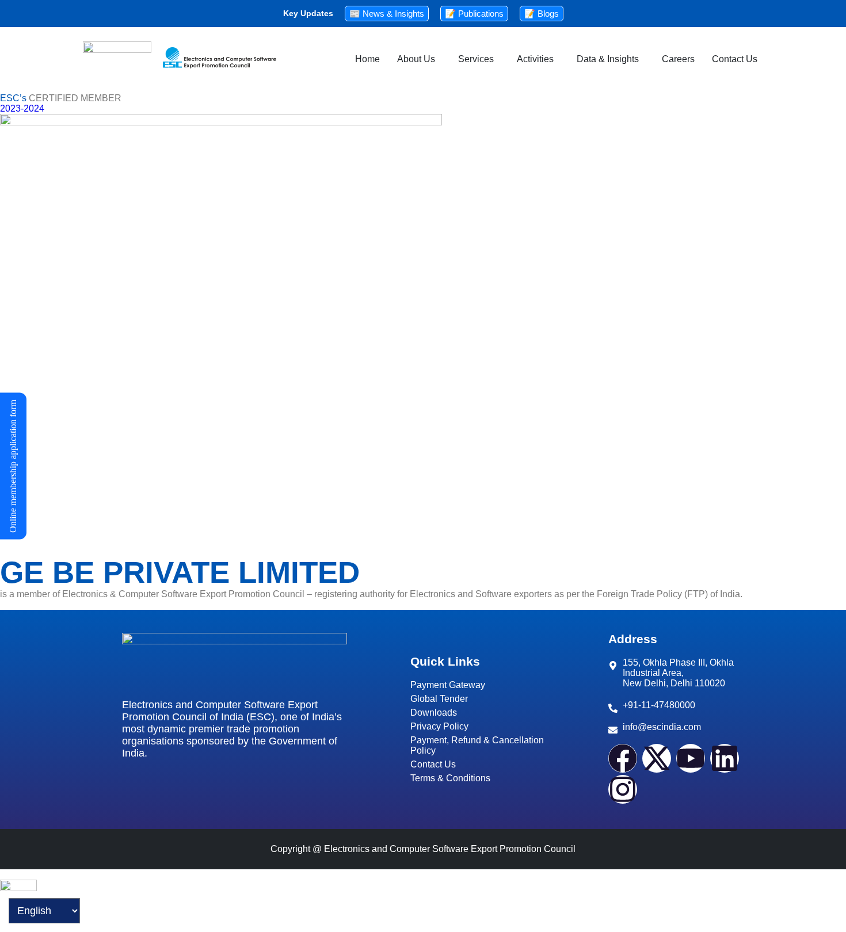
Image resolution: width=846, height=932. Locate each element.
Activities (535, 59)
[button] (419, 59)
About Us (416, 59)
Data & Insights (608, 59)
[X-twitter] (656, 758)
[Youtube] (690, 758)
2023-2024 (22, 108)
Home (367, 59)
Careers (678, 59)
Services (476, 59)
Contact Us (734, 59)
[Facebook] (622, 758)
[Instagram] (622, 789)
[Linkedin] (724, 758)
